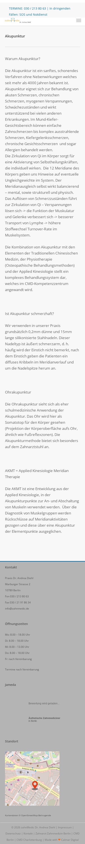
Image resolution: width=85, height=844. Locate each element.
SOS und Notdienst (33, 14)
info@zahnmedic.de (17, 608)
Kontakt (28, 833)
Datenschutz (13, 833)
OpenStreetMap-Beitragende (36, 815)
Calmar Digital (70, 840)
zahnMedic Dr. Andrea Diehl (38, 827)
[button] (78, 20)
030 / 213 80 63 (35, 8)
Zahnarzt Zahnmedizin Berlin (53, 833)
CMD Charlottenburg (29, 840)
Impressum (65, 827)
